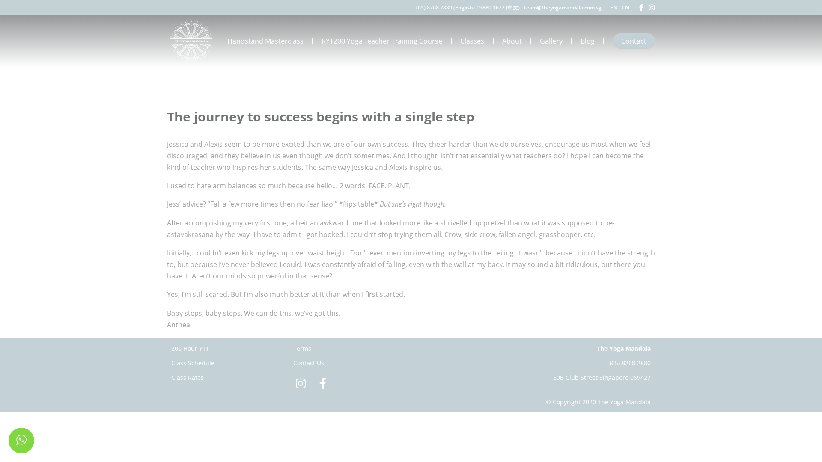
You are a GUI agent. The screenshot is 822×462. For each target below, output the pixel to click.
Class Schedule (192, 363)
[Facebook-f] (641, 7)
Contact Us (308, 363)
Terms (302, 348)
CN (625, 7)
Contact (633, 41)
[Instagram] (652, 7)
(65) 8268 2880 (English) (445, 7)
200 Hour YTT (190, 348)
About (512, 41)
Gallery (551, 41)
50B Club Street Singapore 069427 (602, 377)
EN (613, 7)
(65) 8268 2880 (630, 363)
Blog (588, 41)
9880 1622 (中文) (500, 7)
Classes (472, 41)
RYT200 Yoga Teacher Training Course (382, 41)
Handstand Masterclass (265, 41)
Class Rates (187, 377)
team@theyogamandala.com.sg (563, 7)
